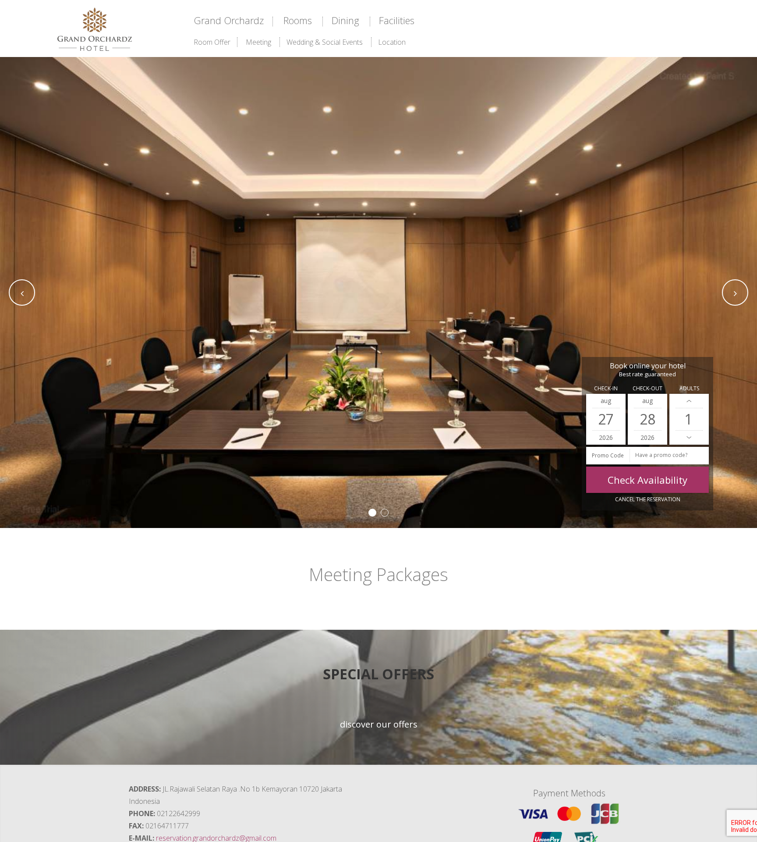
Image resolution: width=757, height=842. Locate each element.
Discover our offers (378, 724)
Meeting (258, 42)
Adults (689, 388)
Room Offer (212, 42)
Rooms (297, 20)
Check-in (606, 388)
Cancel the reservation (647, 499)
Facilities (396, 20)
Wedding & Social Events (325, 42)
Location (392, 42)
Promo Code (608, 455)
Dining (345, 20)
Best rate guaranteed (647, 374)
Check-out (647, 388)
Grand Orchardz (229, 20)
